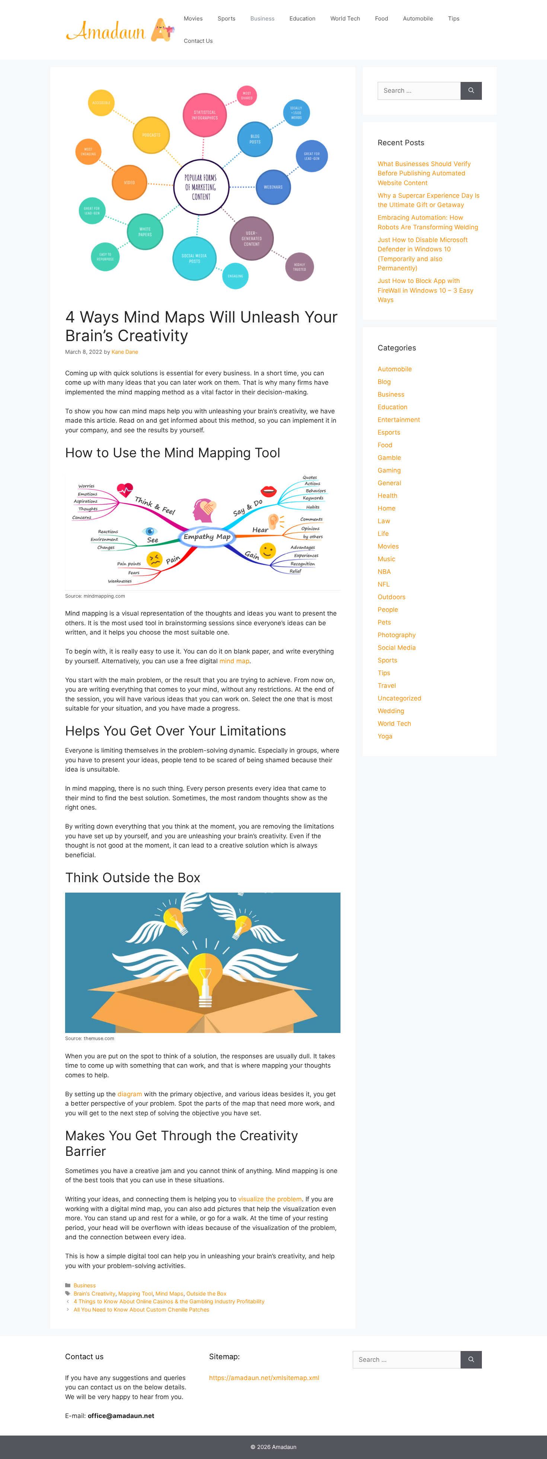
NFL (384, 584)
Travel (387, 685)
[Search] (471, 91)
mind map (234, 661)
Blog (384, 381)
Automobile (418, 18)
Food (381, 18)
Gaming (389, 470)
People (388, 609)
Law (384, 521)
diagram (130, 1094)
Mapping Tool (135, 1293)
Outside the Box (206, 1293)
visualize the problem (270, 1199)
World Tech (345, 18)
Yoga (385, 736)
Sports (227, 18)
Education (303, 18)
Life (383, 533)
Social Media (397, 647)
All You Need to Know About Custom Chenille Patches (141, 1309)
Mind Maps (169, 1293)
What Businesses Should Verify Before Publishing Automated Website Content (424, 173)
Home (387, 508)
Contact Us (198, 40)
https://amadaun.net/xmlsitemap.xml (264, 1378)
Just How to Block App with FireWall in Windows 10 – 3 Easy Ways (425, 290)
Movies (193, 18)
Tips (454, 18)
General (389, 483)
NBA (384, 571)
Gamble (389, 457)
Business (262, 18)
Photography (397, 635)
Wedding (391, 711)
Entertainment (399, 419)
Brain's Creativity (94, 1293)
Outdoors (392, 597)
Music (386, 559)
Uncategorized (400, 698)
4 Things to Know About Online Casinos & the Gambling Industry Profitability (169, 1301)
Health (387, 495)
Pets (384, 622)
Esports (389, 432)
